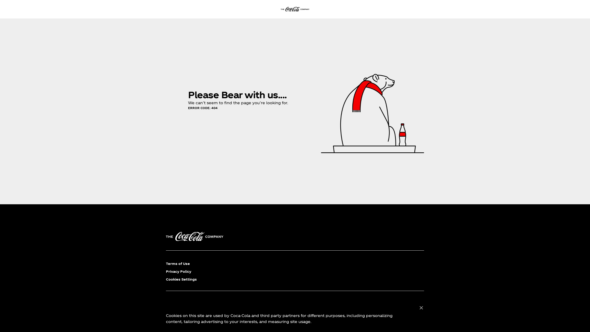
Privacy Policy (178, 271)
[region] (295, 315)
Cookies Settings (181, 279)
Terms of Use (178, 264)
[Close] (421, 308)
